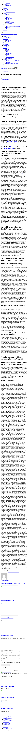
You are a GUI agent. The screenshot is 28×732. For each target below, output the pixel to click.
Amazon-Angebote (8, 148)
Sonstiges (5, 68)
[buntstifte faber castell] (9, 632)
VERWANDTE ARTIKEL (7, 583)
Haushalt (5, 25)
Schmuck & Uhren (10, 12)
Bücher (8, 17)
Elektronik (5, 9)
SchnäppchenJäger (5, 79)
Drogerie (5, 8)
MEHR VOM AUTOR (19, 583)
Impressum (5, 727)
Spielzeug (8, 3)
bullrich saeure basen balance (15, 570)
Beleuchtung (9, 5)
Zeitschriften (9, 23)
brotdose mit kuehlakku (13, 572)
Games (7, 16)
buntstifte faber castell (7, 635)
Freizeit (5, 13)
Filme (7, 14)
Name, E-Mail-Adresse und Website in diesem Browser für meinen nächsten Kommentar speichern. (14, 661)
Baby (4, 1)
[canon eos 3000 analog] (9, 615)
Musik (7, 19)
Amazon (12, 147)
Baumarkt (5, 4)
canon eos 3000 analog (7, 618)
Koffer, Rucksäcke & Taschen (13, 26)
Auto (7, 7)
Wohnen (5, 30)
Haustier (8, 27)
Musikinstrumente (10, 22)
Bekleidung (6, 10)
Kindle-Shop (9, 18)
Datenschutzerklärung (8, 728)
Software (8, 21)
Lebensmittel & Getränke (12, 28)
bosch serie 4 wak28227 (7, 600)
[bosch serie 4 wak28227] (9, 597)
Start (2, 68)
